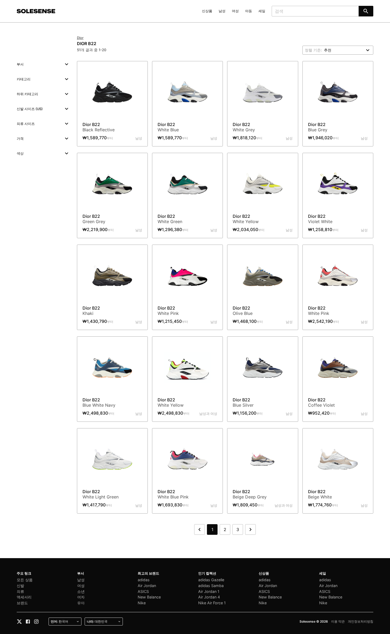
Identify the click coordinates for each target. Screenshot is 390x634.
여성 (235, 11)
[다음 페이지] (250, 529)
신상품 (207, 11)
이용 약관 (338, 621)
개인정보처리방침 (360, 621)
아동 (248, 11)
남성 (222, 11)
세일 (261, 11)
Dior (80, 38)
